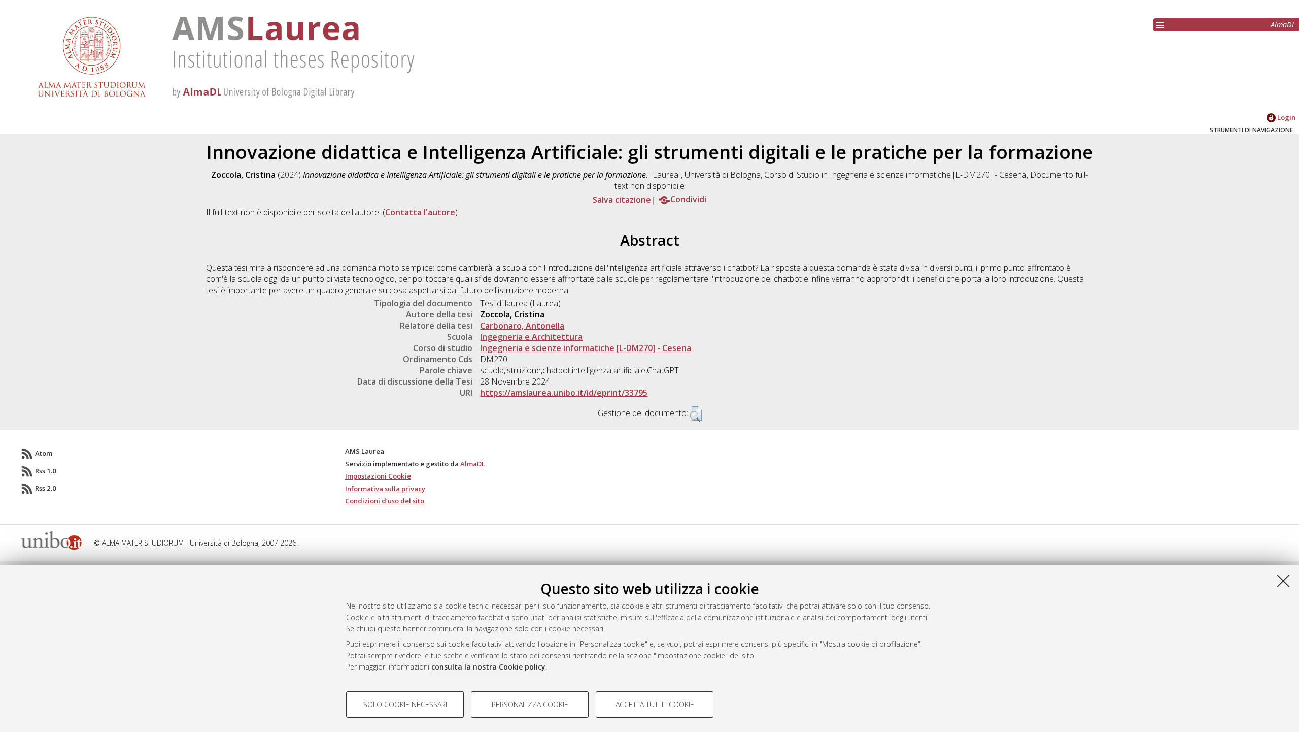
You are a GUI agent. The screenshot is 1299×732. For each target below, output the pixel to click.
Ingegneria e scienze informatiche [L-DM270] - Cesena (585, 348)
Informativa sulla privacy (385, 488)
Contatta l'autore (420, 212)
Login (1285, 117)
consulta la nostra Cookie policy (488, 667)
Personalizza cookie (530, 704)
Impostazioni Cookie (378, 476)
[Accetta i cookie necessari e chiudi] (1283, 580)
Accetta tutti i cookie (655, 704)
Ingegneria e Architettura (531, 336)
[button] (696, 414)
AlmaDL (1283, 24)
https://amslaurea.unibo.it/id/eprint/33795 (563, 392)
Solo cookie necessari (405, 704)
